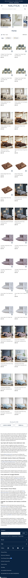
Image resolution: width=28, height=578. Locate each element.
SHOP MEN (11, 2)
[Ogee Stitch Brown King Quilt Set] (21, 142)
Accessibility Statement (6, 570)
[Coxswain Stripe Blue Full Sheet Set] (7, 261)
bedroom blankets (19, 478)
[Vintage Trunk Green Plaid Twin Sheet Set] (7, 70)
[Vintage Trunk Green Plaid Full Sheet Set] (21, 46)
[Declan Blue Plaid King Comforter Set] (21, 214)
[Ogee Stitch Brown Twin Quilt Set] (21, 118)
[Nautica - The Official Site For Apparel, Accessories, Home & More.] (14, 6)
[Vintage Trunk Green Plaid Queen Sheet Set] (21, 70)
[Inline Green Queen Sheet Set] (21, 309)
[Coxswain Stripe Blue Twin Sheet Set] (7, 238)
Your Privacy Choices (5, 558)
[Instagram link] (8, 548)
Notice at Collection (5, 555)
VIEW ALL (21, 425)
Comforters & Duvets (4, 26)
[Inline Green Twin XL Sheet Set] (21, 285)
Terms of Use (14, 536)
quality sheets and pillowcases (8, 461)
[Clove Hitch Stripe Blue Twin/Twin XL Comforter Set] (7, 332)
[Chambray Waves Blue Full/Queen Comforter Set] (7, 380)
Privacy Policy (20, 536)
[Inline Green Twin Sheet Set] (7, 285)
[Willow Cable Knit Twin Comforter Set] (7, 94)
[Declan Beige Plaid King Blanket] (7, 190)
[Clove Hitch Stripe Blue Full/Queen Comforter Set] (21, 332)
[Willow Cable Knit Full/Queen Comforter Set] (21, 94)
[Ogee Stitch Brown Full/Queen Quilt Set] (7, 142)
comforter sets (4, 506)
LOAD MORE (7, 425)
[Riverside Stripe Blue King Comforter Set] (21, 403)
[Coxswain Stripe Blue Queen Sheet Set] (21, 261)
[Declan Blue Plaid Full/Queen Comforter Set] (7, 214)
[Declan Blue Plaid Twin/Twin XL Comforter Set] (21, 190)
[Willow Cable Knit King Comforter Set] (7, 118)
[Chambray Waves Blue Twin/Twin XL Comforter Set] (21, 356)
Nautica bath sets (8, 454)
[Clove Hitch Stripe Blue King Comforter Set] (7, 356)
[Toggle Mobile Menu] (1, 6)
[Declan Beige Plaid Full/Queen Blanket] (21, 166)
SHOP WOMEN (16, 2)
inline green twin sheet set (7, 293)
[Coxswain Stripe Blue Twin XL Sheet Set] (21, 238)
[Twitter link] (13, 548)
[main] (14, 269)
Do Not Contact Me (5, 561)
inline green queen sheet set (21, 317)
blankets (10, 514)
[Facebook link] (18, 548)
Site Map (3, 567)
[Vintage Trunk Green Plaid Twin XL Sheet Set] (7, 46)
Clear (2, 38)
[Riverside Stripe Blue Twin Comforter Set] (21, 380)
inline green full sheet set (6, 317)
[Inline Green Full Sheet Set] (7, 309)
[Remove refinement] (17, 38)
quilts (2, 479)
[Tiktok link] (23, 548)
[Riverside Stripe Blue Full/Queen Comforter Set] (7, 403)
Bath (13, 26)
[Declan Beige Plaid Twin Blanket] (7, 166)
